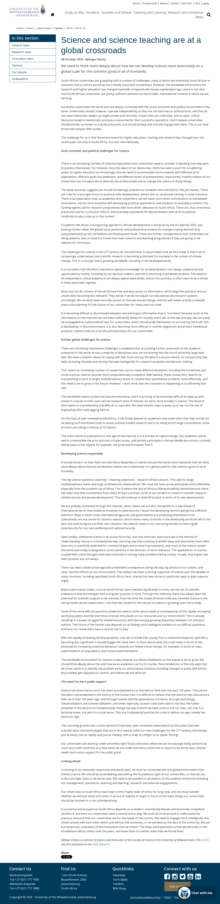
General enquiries (21, 875)
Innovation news (23, 59)
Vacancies (119, 875)
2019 (69, 28)
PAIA (177, 897)
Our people (19, 72)
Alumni (164, 3)
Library (174, 3)
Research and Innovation (185, 12)
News (199, 17)
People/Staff (150, 3)
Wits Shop (119, 888)
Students (92, 12)
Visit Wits (187, 3)
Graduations (20, 79)
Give (197, 3)
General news (21, 45)
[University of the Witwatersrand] (27, 9)
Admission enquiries (23, 884)
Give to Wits (177, 886)
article (205, 840)
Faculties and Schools (116, 12)
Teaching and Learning (150, 12)
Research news (21, 52)
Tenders (118, 884)
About (136, 3)
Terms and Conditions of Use (145, 897)
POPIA (167, 897)
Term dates (120, 879)
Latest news (43, 28)
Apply (206, 3)
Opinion (58, 28)
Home (20, 28)
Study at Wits (74, 12)
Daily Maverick (101, 844)
